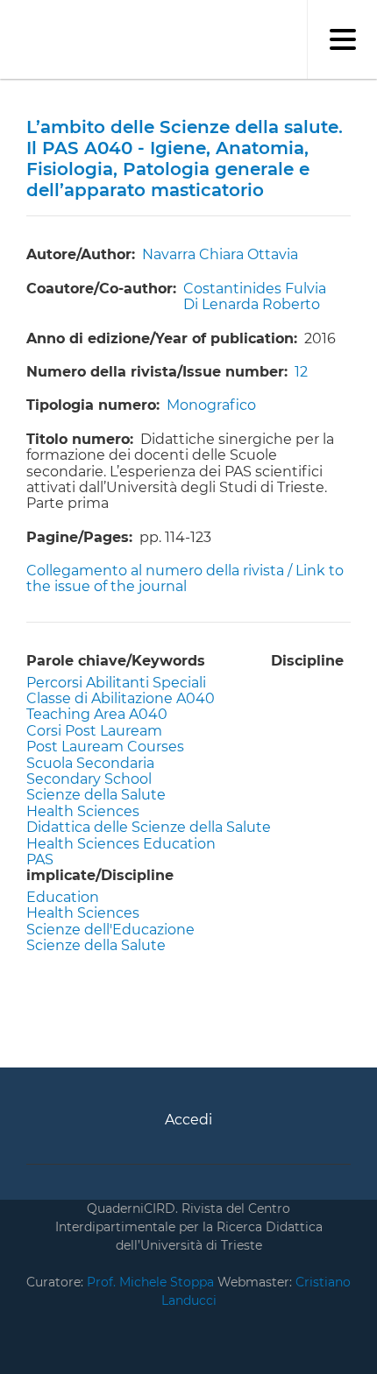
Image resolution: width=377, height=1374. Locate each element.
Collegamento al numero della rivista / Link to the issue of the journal (185, 578)
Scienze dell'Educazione (110, 929)
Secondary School (89, 779)
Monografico (211, 405)
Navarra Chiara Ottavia (220, 254)
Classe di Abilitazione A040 (120, 698)
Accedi (188, 1119)
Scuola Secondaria (90, 763)
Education (62, 897)
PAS (39, 859)
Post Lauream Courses (105, 746)
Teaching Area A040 (96, 714)
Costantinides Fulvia (254, 288)
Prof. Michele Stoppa (148, 1282)
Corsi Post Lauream (94, 730)
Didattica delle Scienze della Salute (148, 827)
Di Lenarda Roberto (251, 304)
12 (301, 371)
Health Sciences (82, 811)
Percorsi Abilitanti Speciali (116, 682)
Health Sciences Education (121, 843)
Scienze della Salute (96, 794)
